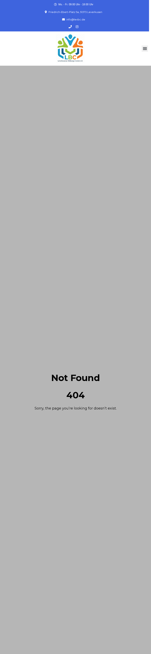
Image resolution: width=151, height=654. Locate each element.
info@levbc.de (75, 19)
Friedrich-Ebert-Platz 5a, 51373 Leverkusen (75, 12)
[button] (145, 48)
